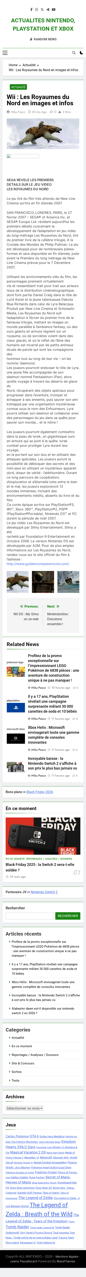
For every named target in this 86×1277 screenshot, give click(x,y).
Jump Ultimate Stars (50, 1142)
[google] (48, 9)
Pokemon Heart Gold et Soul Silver (51, 1167)
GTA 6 (34, 1136)
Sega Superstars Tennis (44, 1182)
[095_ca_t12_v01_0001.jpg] (18, 582)
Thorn (71, 1221)
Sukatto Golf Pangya (29, 1192)
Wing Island (12, 1242)
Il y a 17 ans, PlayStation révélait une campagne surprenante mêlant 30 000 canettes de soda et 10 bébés (45, 968)
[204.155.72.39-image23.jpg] (68, 582)
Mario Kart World (55, 1152)
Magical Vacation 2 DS (28, 1152)
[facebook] (31, 9)
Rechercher (15, 908)
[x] (42, 9)
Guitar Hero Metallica (52, 1136)
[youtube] (54, 9)
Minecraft (46, 1157)
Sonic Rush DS (43, 1187)
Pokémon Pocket (46, 1172)
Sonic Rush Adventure (22, 1187)
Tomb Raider (17, 1227)
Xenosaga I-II (28, 1242)
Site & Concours (23, 1063)
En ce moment (15, 859)
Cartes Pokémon (17, 1136)
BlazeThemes (66, 1261)
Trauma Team (66, 1237)
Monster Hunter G (23, 1162)
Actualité (18, 87)
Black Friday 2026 (40, 792)
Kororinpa (41, 1147)
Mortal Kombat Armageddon (50, 1162)
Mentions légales (67, 1256)
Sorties (17, 1072)
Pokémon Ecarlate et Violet (20, 1172)
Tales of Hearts (50, 1192)
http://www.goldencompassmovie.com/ (38, 564)
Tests (15, 1080)
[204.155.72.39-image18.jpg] (43, 582)
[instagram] (36, 9)
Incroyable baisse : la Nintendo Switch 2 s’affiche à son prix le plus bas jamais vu (52, 763)
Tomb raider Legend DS (42, 1227)
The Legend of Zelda (35, 1198)
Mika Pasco (18, 112)
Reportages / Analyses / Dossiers (49, 859)
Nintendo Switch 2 (44, 892)
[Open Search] (74, 52)
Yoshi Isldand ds (46, 1242)
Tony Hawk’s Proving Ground (36, 1232)
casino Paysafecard (23, 1261)
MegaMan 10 (31, 1157)
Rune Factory (37, 1177)
